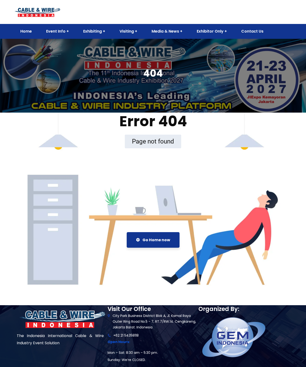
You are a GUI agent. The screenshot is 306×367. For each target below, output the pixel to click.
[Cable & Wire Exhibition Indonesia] (37, 11)
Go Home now (156, 240)
